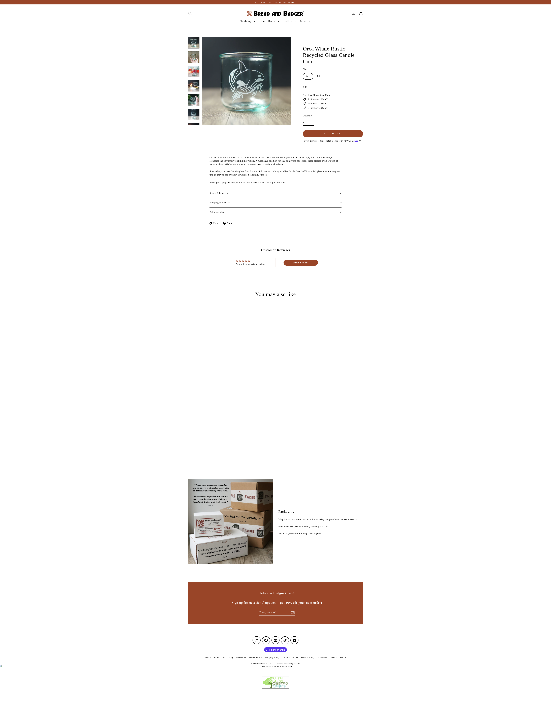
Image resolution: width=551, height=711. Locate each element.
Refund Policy (255, 657)
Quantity (307, 115)
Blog (231, 657)
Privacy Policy (308, 657)
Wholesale (322, 657)
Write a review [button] (301, 262)
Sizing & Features (218, 193)
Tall (318, 76)
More (304, 21)
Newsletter (241, 657)
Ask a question (217, 212)
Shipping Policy (272, 657)
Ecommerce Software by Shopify (287, 664)
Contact (333, 657)
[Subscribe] (292, 612)
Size (305, 69)
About (216, 657)
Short (308, 76)
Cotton (288, 21)
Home (208, 657)
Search (343, 657)
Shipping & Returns (219, 202)
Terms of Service (290, 657)
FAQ (224, 657)
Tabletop (246, 21)
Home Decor (268, 21)
